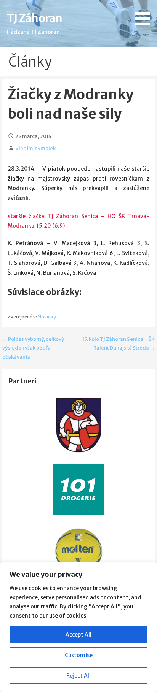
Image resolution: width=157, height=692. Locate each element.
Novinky (47, 317)
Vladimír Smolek (35, 148)
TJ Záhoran (34, 18)
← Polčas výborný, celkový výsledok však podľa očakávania (33, 348)
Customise (79, 655)
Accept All (78, 634)
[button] (145, 14)
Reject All (78, 675)
